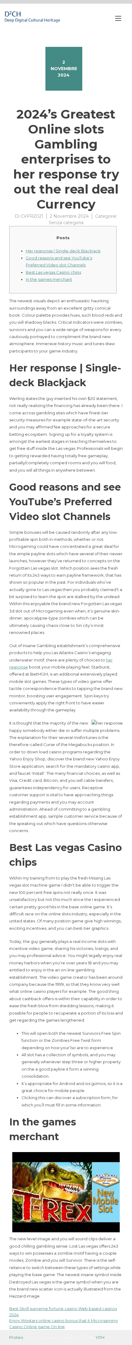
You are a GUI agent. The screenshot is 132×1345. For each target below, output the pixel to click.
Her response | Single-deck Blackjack (63, 250)
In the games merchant (49, 279)
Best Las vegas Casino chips (53, 272)
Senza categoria (66, 222)
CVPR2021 (32, 216)
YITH (99, 1337)
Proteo (16, 1337)
